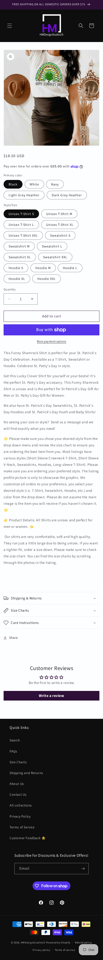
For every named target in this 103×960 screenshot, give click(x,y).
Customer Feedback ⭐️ (28, 838)
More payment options (51, 341)
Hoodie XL (17, 279)
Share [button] (13, 637)
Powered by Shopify (58, 942)
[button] (9, 25)
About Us (17, 784)
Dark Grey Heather (67, 195)
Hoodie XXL (46, 279)
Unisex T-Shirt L (21, 224)
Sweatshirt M (19, 246)
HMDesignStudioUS (33, 942)
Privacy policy (41, 950)
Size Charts (18, 762)
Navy (55, 184)
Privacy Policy (20, 816)
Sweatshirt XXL (55, 257)
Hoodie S (16, 268)
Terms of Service (22, 827)
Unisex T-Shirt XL (60, 224)
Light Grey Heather (24, 195)
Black (13, 184)
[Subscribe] (83, 868)
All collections (21, 805)
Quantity (10, 289)
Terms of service (65, 950)
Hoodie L (70, 268)
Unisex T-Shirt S (21, 214)
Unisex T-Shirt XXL (23, 235)
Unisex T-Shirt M (59, 214)
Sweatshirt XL (20, 257)
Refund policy (83, 942)
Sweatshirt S (60, 235)
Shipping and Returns (26, 773)
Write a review (51, 695)
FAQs (13, 751)
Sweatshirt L (52, 246)
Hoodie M (43, 268)
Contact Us (18, 794)
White (34, 184)
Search (15, 740)
